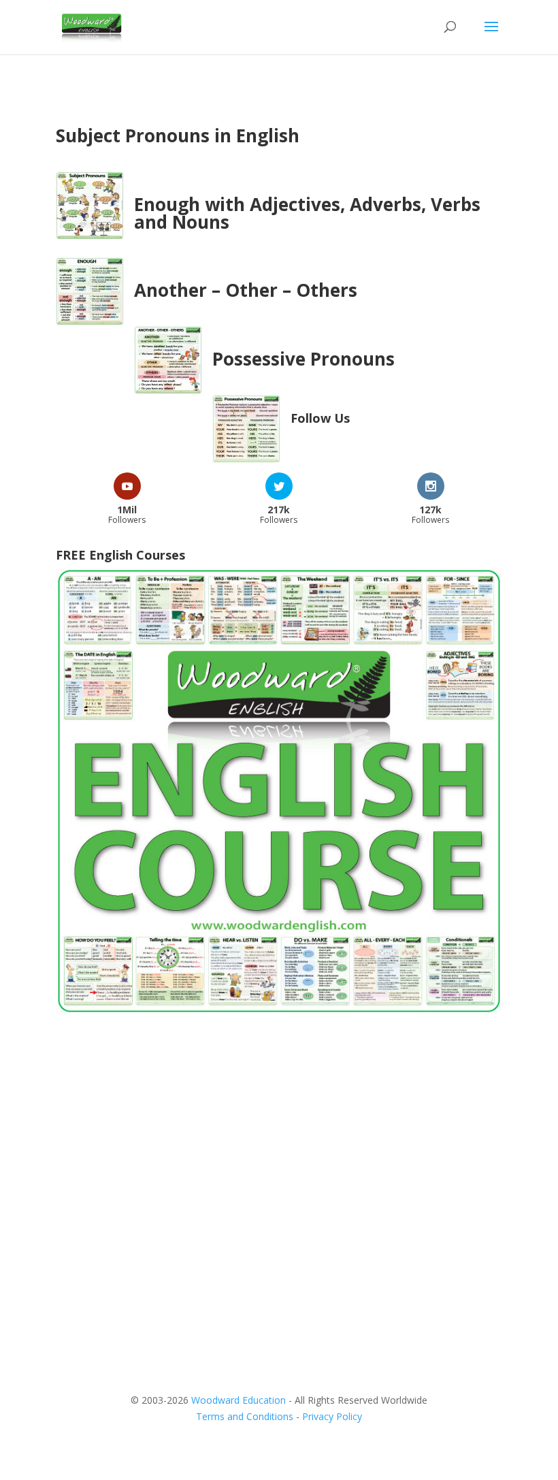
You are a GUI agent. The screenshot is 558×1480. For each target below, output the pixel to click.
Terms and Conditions (244, 1416)
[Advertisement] (279, 1135)
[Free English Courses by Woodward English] (279, 1010)
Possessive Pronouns (303, 359)
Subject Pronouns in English (177, 135)
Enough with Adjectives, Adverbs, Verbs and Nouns (307, 213)
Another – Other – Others (245, 290)
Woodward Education (238, 1400)
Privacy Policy (332, 1416)
